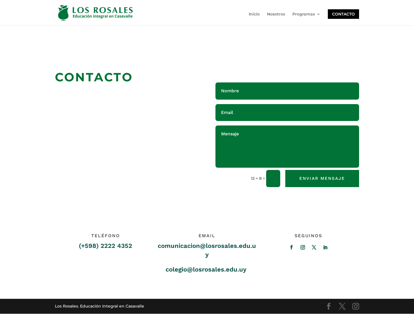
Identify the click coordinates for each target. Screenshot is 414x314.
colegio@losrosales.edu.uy (206, 269)
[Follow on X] (314, 247)
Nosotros (276, 14)
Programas (303, 14)
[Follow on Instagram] (302, 247)
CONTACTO (343, 14)
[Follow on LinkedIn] (325, 247)
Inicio (254, 14)
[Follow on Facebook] (291, 247)
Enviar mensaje (322, 178)
